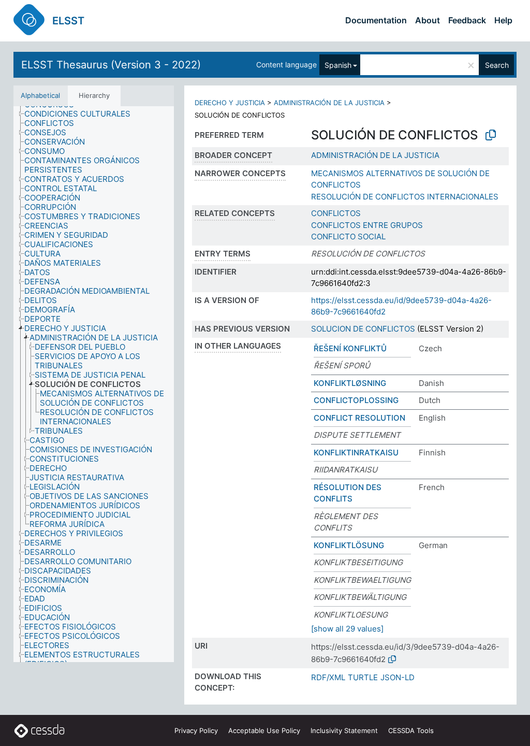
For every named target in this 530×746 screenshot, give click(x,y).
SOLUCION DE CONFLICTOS (363, 329)
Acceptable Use (264, 730)
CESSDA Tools (411, 730)
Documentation (376, 20)
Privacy (196, 730)
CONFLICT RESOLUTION (359, 418)
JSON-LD (397, 677)
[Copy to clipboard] (490, 135)
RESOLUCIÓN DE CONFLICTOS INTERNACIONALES (404, 197)
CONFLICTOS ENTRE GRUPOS (367, 225)
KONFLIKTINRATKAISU (356, 452)
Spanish (338, 65)
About (427, 20)
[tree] (93, 384)
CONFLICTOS (336, 213)
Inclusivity (344, 730)
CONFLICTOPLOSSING (356, 400)
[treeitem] (82, 114)
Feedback (467, 20)
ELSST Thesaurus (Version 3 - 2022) (111, 65)
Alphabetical (40, 95)
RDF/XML (328, 677)
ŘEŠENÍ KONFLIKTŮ (350, 348)
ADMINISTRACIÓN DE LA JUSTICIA (329, 102)
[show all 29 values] (347, 629)
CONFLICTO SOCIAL (348, 236)
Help (503, 20)
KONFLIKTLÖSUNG (349, 545)
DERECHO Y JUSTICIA (230, 102)
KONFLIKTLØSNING (350, 383)
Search (497, 65)
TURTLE (363, 677)
